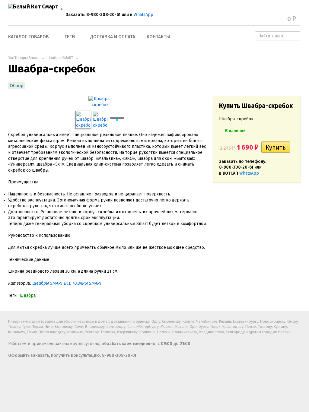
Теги (69, 37)
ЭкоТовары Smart (23, 57)
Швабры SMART (59, 57)
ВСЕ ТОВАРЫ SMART (83, 283)
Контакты (158, 37)
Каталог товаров (28, 37)
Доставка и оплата (112, 37)
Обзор (16, 85)
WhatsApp (143, 14)
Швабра (28, 295)
